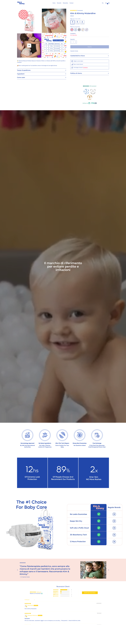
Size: (75, 19)
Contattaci (85, 67)
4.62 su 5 (39, 592)
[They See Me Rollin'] (79, 29)
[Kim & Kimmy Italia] (21, 3)
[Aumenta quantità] (75, 42)
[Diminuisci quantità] (71, 42)
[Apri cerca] (102, 3)
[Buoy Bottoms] (86, 29)
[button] (73, 10)
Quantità (72, 39)
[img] (28, 603)
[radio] (72, 22)
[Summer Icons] (83, 29)
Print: (75, 26)
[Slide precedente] (17, 570)
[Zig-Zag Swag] (72, 29)
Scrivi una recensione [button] (89, 592)
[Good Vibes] (75, 29)
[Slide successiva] (108, 570)
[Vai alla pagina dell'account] (105, 3)
